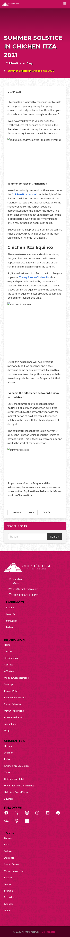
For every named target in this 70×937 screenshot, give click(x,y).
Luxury (7, 884)
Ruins (7, 759)
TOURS (9, 832)
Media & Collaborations (16, 677)
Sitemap (8, 684)
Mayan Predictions (14, 710)
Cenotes (8, 903)
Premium (8, 890)
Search (54, 536)
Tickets (8, 651)
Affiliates (9, 671)
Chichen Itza (13, 63)
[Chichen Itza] (10, 4)
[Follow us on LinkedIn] (50, 815)
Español (10, 607)
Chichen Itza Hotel (14, 778)
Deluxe (8, 851)
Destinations (11, 657)
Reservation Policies (15, 697)
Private (8, 877)
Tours (7, 772)
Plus (6, 844)
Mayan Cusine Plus (14, 870)
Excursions (10, 897)
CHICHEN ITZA (14, 741)
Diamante (9, 857)
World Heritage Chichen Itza (19, 785)
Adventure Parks (13, 717)
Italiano (10, 627)
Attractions (10, 723)
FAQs (7, 730)
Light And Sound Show (16, 792)
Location (8, 752)
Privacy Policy (11, 690)
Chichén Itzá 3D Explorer (17, 765)
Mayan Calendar (12, 704)
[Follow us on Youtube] (39, 815)
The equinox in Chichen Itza (35, 277)
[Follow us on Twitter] (18, 815)
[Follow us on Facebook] (8, 815)
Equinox (8, 798)
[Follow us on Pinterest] (60, 815)
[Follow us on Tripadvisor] (8, 823)
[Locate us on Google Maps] (18, 823)
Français (10, 614)
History (8, 746)
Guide (7, 910)
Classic (8, 837)
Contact (8, 664)
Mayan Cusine (11, 864)
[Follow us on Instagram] (29, 815)
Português (12, 620)
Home (7, 644)
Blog (29, 63)
